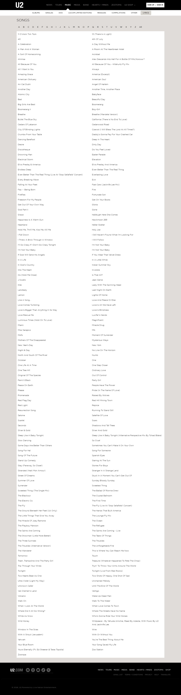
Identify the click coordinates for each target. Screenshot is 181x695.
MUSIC (116, 670)
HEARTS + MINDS (144, 670)
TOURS (109, 670)
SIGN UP (151, 5)
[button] (129, 5)
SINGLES (49, 13)
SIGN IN (160, 5)
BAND (132, 670)
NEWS (100, 670)
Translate (166, 675)
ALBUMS (36, 13)
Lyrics (146, 13)
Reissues (101, 13)
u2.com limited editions (80, 13)
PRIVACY (148, 675)
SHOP (168, 670)
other (134, 13)
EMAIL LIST (118, 675)
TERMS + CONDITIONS (134, 675)
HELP (156, 675)
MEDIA (124, 670)
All (140, 27)
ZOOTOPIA (158, 670)
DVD (61, 13)
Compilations (118, 13)
